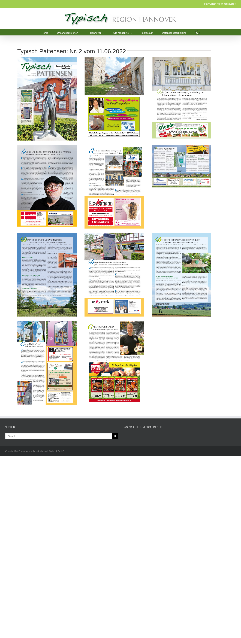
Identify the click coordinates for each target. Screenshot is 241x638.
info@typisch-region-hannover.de (220, 4)
